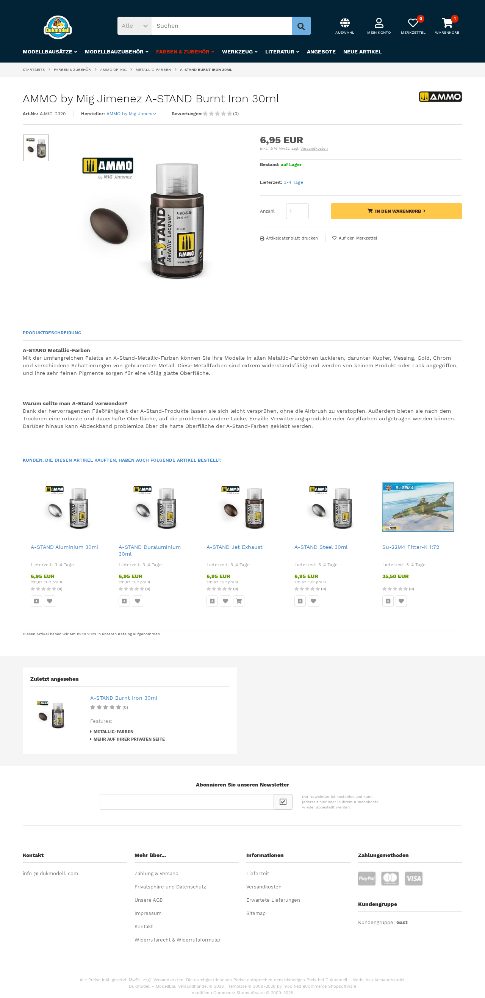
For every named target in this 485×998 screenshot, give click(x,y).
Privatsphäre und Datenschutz (170, 887)
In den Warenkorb (396, 211)
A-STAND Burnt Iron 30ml (123, 698)
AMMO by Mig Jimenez (131, 113)
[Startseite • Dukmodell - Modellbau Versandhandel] (61, 27)
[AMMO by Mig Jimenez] (440, 100)
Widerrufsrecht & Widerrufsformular (178, 940)
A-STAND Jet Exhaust (235, 547)
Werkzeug (237, 52)
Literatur (279, 52)
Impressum (148, 913)
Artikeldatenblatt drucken (292, 238)
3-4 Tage (293, 182)
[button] (134, 26)
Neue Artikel (362, 52)
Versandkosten (314, 148)
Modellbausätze (47, 52)
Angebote (321, 52)
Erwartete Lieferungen (273, 900)
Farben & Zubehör (183, 52)
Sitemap (256, 913)
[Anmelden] (283, 801)
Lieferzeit (257, 873)
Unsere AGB (149, 900)
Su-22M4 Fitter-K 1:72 (410, 547)
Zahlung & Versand (156, 873)
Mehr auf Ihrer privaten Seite (129, 739)
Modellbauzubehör (114, 52)
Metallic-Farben (113, 731)
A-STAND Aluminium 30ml (64, 547)
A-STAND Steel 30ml (320, 547)
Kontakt (144, 926)
